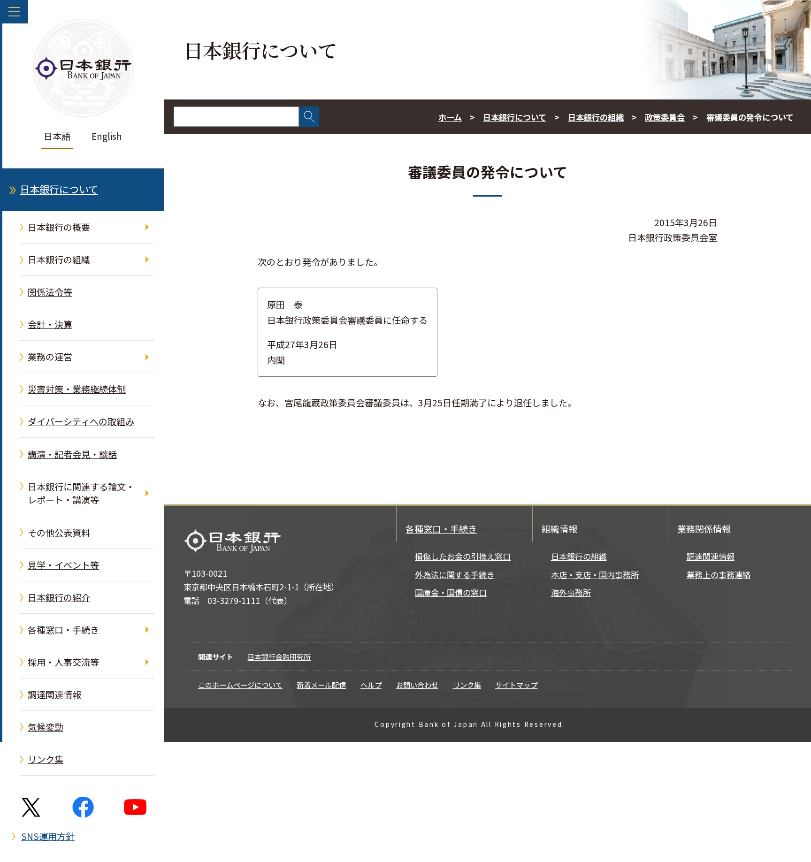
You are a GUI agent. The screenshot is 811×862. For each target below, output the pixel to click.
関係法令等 (50, 291)
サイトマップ (516, 684)
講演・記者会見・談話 (72, 454)
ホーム (450, 117)
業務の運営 (50, 356)
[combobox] (236, 117)
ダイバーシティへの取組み (81, 421)
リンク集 (45, 759)
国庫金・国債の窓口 (451, 592)
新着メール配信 (321, 684)
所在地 (319, 587)
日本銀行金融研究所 (279, 656)
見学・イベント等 (63, 565)
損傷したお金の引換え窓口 (463, 556)
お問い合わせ (417, 684)
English (107, 136)
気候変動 (45, 726)
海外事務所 (571, 592)
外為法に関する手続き (455, 574)
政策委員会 (665, 117)
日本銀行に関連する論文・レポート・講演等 (81, 493)
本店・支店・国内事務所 (595, 574)
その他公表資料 (59, 532)
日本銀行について (59, 189)
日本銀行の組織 (59, 259)
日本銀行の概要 (59, 227)
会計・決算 (50, 324)
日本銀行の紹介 (59, 597)
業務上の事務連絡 (718, 574)
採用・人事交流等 (63, 662)
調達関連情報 (54, 694)
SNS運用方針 (48, 836)
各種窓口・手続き (63, 629)
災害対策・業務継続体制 (77, 389)
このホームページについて (240, 684)
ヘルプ (371, 684)
